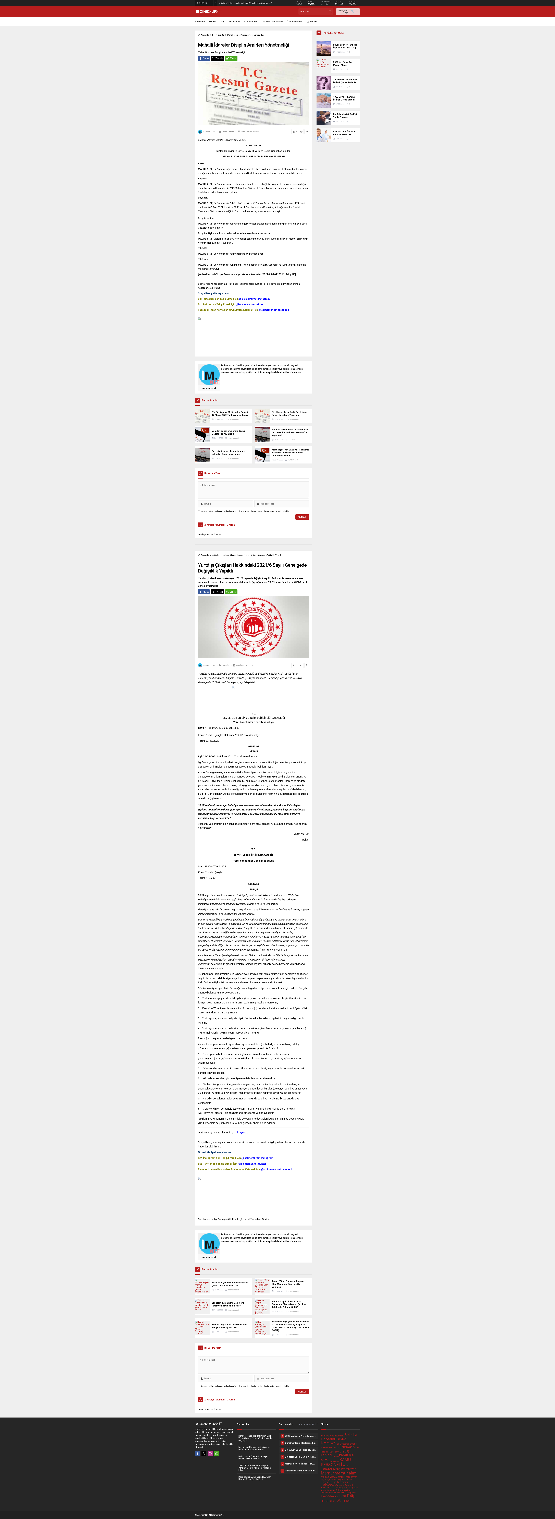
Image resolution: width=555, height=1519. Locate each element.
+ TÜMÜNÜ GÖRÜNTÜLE (308, 1424)
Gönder (233, 58)
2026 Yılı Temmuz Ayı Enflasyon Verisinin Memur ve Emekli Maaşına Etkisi (254, 1467)
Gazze (356, 1447)
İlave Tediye (347, 1496)
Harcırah (324, 1452)
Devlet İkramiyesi (333, 1441)
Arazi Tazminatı (337, 1436)
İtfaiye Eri (325, 1501)
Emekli (353, 1443)
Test (337, 1487)
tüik (345, 1487)
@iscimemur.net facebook (273, 309)
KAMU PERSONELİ (336, 1462)
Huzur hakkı (334, 1452)
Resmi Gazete (218, 35)
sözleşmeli (340, 1485)
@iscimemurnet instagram (254, 298)
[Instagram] (210, 1453)
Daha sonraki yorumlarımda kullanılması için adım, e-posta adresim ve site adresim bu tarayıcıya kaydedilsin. (246, 511)
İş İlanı (346, 1500)
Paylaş (206, 58)
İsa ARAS (291, 439)
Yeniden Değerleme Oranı (336, 1491)
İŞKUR (332, 1501)
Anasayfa (205, 35)
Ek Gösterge (343, 1443)
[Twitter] (203, 1453)
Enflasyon (346, 1447)
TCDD (332, 1488)
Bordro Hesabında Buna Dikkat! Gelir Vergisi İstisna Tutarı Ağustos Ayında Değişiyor (255, 1438)
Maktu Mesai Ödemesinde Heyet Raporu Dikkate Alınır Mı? (253, 1457)
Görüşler (215, 555)
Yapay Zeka (352, 1487)
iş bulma (343, 1452)
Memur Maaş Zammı (332, 1476)
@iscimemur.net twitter (249, 304)
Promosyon (350, 1476)
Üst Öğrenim (350, 1493)
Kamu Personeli (333, 1461)
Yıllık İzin (340, 1493)
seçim (323, 1479)
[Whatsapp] (216, 1453)
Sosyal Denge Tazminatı (341, 1479)
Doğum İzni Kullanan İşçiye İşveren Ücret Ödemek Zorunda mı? (254, 1448)
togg (341, 1487)
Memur (327, 1473)
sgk (328, 1479)
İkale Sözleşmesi (329, 1496)
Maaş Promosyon (344, 1469)
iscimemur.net (209, 132)
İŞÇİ (338, 1500)
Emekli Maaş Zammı (330, 1447)
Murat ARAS (292, 460)
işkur (334, 1456)
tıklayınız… (242, 1132)
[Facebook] (197, 1453)
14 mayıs (325, 1436)
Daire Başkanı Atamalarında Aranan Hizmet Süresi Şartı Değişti (247, 3)
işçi (337, 1456)
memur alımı (346, 1473)
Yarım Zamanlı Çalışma (332, 1490)
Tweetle (219, 58)
